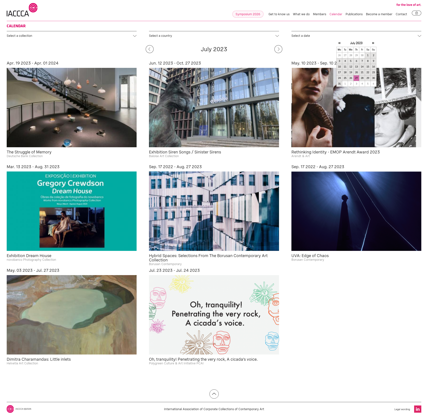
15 (367, 66)
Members (319, 14)
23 (373, 72)
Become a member (379, 14)
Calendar (336, 14)
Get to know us (279, 14)
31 (339, 83)
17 (339, 72)
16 (373, 66)
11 (345, 66)
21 (362, 72)
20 (356, 72)
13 (356, 66)
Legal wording (402, 409)
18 (345, 72)
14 (362, 66)
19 (350, 72)
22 (367, 72)
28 (362, 78)
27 (356, 78)
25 (345, 78)
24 (339, 78)
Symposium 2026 (248, 14)
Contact (401, 14)
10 (339, 66)
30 (373, 78)
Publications (354, 14)
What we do (301, 14)
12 (350, 66)
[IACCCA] (22, 10)
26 (350, 78)
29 (367, 78)
